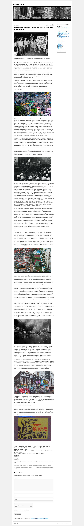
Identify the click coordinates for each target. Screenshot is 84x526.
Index (28, 19)
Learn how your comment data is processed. (39, 518)
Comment (16, 477)
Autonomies (18, 4)
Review (59, 47)
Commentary (25, 465)
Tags (25, 19)
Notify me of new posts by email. (20, 511)
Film (59, 43)
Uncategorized (60, 48)
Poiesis (59, 46)
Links (22, 19)
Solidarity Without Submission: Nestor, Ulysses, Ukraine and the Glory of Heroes (63, 28)
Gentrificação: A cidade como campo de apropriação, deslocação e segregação (45, 25)
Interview (59, 44)
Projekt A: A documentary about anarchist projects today (63, 31)
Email (15, 495)
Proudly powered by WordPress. (64, 523)
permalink (49, 465)
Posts (19, 19)
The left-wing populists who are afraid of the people (63, 37)
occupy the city (39, 465)
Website (15, 499)
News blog (60, 45)
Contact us (32, 19)
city (31, 465)
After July (59, 35)
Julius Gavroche (26, 30)
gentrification (35, 465)
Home (15, 19)
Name (15, 491)
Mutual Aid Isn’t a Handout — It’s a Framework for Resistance (63, 34)
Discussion (60, 42)
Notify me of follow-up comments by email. (22, 510)
